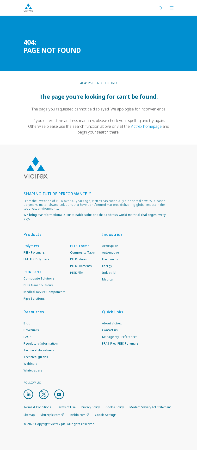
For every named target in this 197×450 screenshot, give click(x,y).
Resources (34, 312)
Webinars (30, 364)
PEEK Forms (79, 245)
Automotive (110, 252)
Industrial (109, 273)
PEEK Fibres (78, 259)
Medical (108, 279)
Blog (27, 323)
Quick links (112, 312)
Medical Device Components (44, 292)
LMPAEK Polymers (36, 259)
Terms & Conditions (37, 407)
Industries (112, 234)
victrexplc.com (50, 415)
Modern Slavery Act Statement (150, 407)
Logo (36, 168)
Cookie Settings (106, 415)
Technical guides (36, 357)
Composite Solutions (39, 278)
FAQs (27, 337)
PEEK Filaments (81, 266)
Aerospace (110, 246)
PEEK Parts (32, 271)
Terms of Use (66, 407)
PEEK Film (77, 273)
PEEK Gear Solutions (38, 285)
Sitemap (29, 415)
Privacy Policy (90, 407)
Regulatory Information (41, 343)
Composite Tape (82, 252)
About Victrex (112, 323)
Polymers (31, 245)
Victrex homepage (146, 126)
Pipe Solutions (34, 299)
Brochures (31, 330)
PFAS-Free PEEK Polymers (120, 343)
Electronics (110, 259)
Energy (107, 266)
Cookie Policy (114, 407)
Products (32, 234)
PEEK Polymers (34, 252)
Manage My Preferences (119, 337)
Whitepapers (33, 370)
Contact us (110, 330)
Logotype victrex (28, 7)
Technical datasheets (39, 350)
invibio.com (78, 415)
